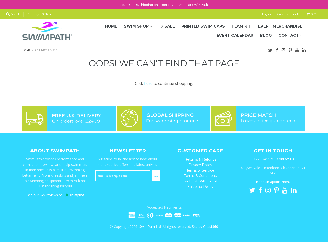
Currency (32, 14)
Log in (266, 14)
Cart (315, 14)
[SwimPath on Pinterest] (290, 50)
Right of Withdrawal (200, 181)
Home (26, 50)
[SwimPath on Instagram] (283, 50)
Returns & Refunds (200, 159)
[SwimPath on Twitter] (270, 50)
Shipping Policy (200, 186)
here (148, 83)
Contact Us (285, 159)
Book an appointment (273, 181)
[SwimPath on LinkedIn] (304, 50)
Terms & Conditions (200, 176)
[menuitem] (111, 26)
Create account (287, 14)
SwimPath (147, 226)
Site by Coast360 (205, 226)
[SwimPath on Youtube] (297, 50)
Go (156, 175)
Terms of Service (200, 170)
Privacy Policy (200, 165)
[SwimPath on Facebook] (277, 50)
